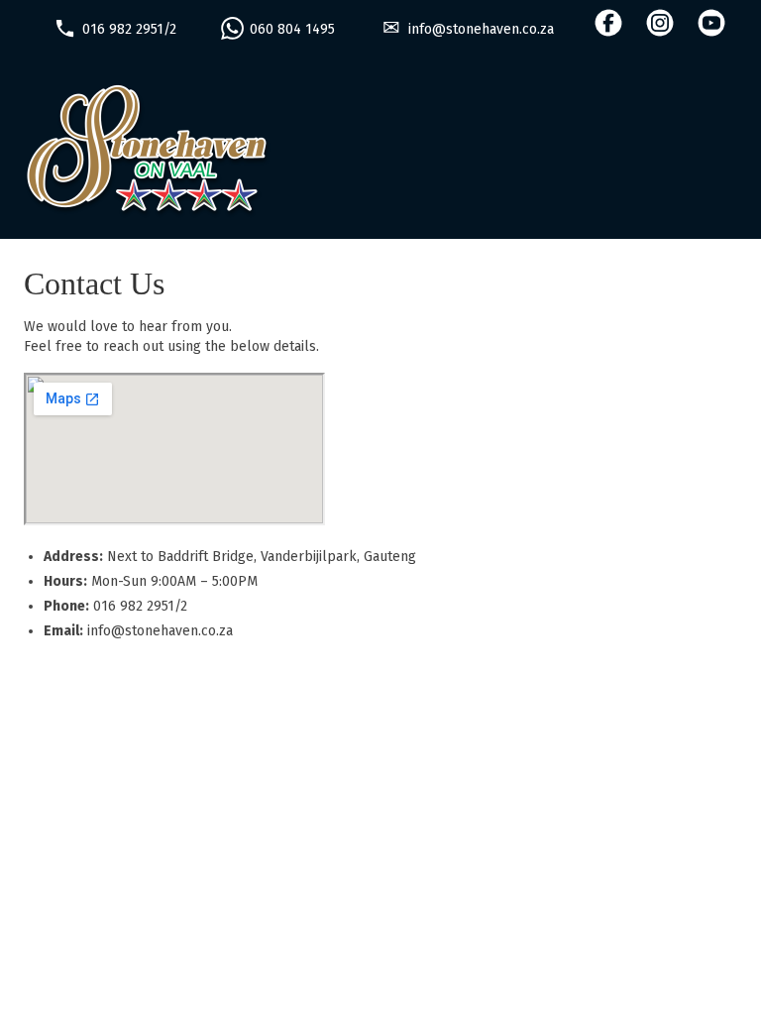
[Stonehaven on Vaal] (380, 151)
